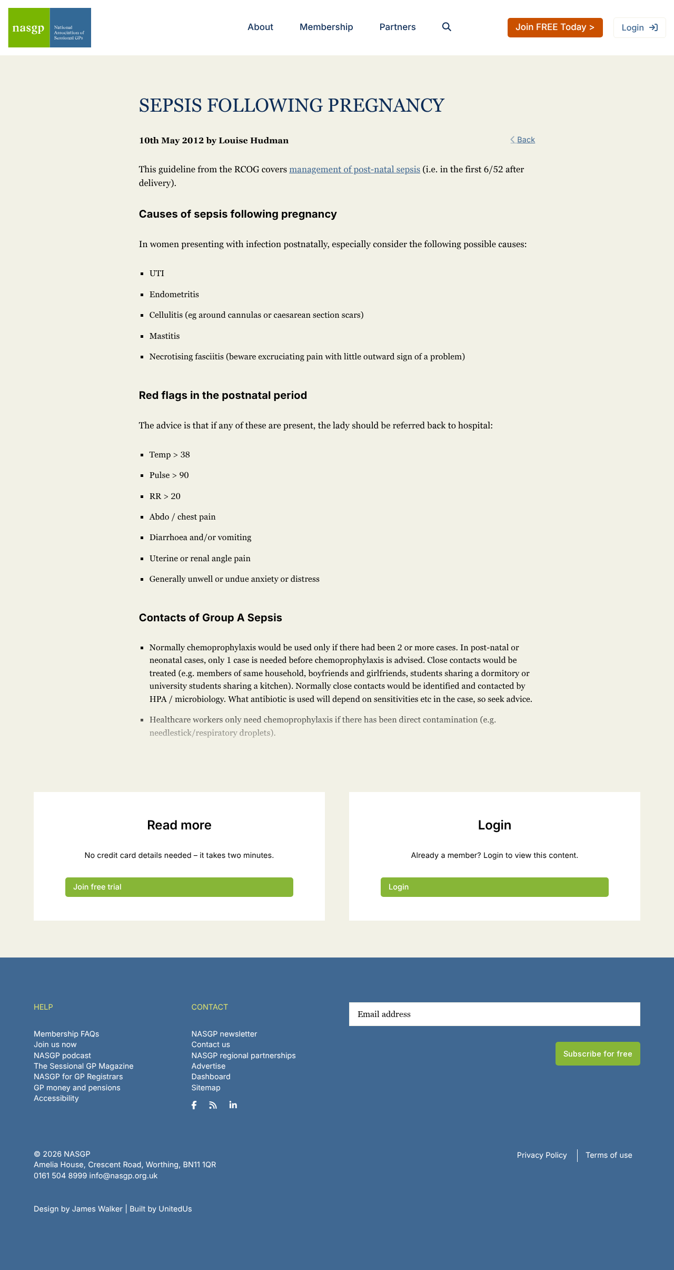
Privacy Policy (542, 1155)
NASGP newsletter (224, 1034)
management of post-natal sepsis (354, 169)
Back (526, 139)
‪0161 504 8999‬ (60, 1175)
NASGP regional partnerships (244, 1055)
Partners (398, 27)
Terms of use (609, 1155)
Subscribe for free (597, 1053)
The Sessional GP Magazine (84, 1066)
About (260, 27)
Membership (326, 27)
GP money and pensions (77, 1087)
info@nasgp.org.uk (124, 1175)
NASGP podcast (62, 1055)
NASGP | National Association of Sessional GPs (49, 27)
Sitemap (206, 1087)
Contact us (211, 1044)
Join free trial (97, 887)
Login (633, 27)
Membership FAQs (66, 1034)
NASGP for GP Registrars (78, 1076)
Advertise (209, 1066)
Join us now (55, 1044)
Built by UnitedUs (161, 1209)
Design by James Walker (78, 1209)
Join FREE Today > (555, 27)
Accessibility (56, 1098)
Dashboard (211, 1076)
